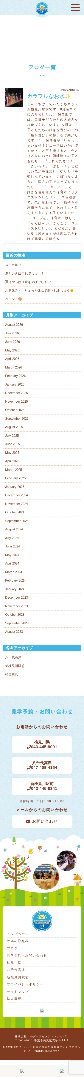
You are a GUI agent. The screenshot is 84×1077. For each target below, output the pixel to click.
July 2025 (12, 435)
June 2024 (12, 546)
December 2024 (16, 495)
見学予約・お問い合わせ (27, 955)
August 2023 (14, 631)
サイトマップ (18, 991)
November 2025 (16, 401)
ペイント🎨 (13, 299)
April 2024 (12, 563)
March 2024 (13, 572)
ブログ (12, 948)
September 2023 (16, 623)
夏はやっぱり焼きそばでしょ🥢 (28, 282)
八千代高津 (13, 657)
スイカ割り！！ (16, 265)
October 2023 (14, 614)
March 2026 (13, 367)
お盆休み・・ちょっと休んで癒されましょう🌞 (39, 290)
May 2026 (12, 350)
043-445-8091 (44, 744)
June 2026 (12, 341)
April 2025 (12, 461)
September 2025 (16, 418)
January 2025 (14, 487)
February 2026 (15, 376)
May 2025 (12, 452)
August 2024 (14, 529)
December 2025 (16, 393)
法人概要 (14, 999)
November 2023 (16, 606)
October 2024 (14, 512)
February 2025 (15, 478)
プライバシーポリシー (25, 984)
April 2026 (12, 359)
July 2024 (12, 538)
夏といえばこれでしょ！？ (24, 273)
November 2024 (16, 504)
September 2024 (16, 521)
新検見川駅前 (15, 666)
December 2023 (16, 597)
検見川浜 (11, 674)
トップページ (18, 934)
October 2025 (14, 410)
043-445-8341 (43, 786)
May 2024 (12, 555)
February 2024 (15, 580)
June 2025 (12, 444)
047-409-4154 (44, 765)
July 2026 (12, 333)
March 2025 (13, 469)
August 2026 (14, 324)
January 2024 (14, 589)
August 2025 (14, 427)
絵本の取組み (18, 941)
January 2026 (14, 384)
